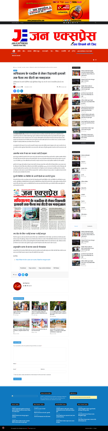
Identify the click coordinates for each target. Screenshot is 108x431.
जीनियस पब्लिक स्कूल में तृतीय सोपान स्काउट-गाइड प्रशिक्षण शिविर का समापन (88, 101)
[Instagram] (31, 286)
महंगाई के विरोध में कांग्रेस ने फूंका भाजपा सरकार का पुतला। (87, 128)
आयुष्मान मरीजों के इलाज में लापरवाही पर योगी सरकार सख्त (21, 312)
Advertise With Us (15, 23)
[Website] (24, 286)
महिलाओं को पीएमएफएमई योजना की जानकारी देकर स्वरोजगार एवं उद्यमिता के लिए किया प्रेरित (87, 108)
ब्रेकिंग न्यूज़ (36, 51)
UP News (56, 268)
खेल (24, 51)
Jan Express (18, 87)
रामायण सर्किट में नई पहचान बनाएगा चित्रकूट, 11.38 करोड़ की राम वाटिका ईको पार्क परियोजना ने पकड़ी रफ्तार (58, 330)
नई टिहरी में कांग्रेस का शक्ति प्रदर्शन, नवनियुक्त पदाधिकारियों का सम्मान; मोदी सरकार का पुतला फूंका (88, 116)
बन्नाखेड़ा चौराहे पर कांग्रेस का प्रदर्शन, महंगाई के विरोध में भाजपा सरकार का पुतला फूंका (87, 87)
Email (14, 369)
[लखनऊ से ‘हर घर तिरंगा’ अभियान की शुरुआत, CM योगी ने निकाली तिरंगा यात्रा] (40, 305)
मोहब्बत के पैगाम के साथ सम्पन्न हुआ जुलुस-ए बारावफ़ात (87, 80)
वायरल (29, 51)
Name (15, 363)
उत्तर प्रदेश (23, 67)
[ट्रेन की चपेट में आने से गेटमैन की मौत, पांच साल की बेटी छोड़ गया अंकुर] (76, 95)
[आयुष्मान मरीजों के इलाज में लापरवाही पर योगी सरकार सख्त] (21, 305)
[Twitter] (18, 91)
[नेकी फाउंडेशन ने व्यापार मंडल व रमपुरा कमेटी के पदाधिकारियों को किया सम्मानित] (76, 136)
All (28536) (83, 143)
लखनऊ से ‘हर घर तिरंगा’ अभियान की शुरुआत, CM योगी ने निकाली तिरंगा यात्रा (39, 312)
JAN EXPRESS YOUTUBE (84, 51)
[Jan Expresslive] (54, 37)
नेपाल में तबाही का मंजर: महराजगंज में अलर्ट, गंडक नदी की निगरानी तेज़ (87, 122)
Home (15, 67)
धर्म (69, 51)
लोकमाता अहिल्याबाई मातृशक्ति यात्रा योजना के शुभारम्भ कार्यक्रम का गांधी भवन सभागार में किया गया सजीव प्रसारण (88, 73)
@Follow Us (73, 393)
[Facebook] (14, 91)
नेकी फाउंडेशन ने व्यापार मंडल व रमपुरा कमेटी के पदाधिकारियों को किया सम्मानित (87, 136)
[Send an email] (22, 87)
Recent (76, 226)
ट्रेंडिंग (19, 51)
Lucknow (23, 268)
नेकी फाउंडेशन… (84, 214)
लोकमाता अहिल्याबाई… (85, 155)
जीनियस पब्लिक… (84, 181)
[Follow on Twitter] (21, 87)
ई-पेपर (73, 51)
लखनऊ (27, 67)
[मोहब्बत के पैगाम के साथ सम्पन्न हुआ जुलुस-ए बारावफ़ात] (76, 81)
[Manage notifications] (3, 428)
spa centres (33, 268)
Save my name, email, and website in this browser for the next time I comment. (32, 375)
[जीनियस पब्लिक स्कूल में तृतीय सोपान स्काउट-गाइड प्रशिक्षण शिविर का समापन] (76, 102)
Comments (89, 226)
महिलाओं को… (84, 188)
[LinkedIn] (21, 91)
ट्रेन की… (82, 175)
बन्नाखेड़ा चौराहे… (84, 168)
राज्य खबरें (45, 51)
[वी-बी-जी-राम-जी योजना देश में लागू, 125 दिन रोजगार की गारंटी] (40, 323)
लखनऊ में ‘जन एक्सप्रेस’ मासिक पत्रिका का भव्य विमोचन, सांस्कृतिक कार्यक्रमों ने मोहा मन (21, 330)
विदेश (56, 51)
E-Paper (22, 23)
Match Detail (16, 55)
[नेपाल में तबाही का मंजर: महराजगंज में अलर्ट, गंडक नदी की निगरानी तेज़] (76, 123)
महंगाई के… (83, 208)
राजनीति (63, 51)
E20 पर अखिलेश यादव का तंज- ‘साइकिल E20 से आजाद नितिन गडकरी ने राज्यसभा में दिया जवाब (58, 313)
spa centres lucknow (45, 268)
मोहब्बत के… (83, 162)
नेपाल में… (83, 201)
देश (52, 51)
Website (43, 369)
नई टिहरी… (83, 195)
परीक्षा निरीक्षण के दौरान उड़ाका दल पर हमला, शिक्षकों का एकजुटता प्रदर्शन (33, 260)
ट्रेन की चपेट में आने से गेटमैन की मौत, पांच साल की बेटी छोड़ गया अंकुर (87, 94)
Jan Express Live (32, 428)
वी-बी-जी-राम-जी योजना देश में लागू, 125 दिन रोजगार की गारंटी (39, 329)
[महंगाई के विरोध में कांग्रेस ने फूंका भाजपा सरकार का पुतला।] (76, 130)
